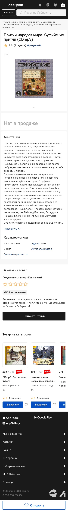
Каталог (8, 12)
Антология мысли (41, 248)
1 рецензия (15, 398)
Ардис (35, 243)
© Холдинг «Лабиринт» (16, 490)
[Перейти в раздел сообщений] (40, 5)
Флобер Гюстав (11, 385)
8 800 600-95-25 (12, 495)
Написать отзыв (34, 316)
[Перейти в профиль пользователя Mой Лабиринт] (48, 5)
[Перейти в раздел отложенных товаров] (55, 5)
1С (4, 389)
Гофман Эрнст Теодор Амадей (43, 385)
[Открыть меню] (4, 5)
